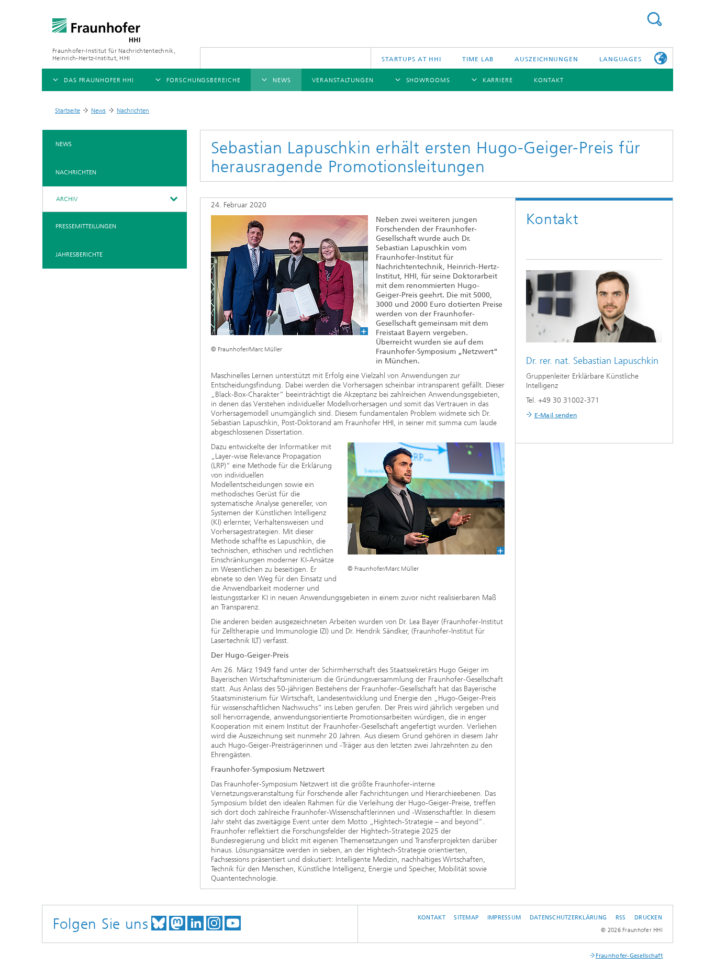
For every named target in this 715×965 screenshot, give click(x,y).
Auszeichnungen (546, 59)
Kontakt (431, 917)
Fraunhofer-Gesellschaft (629, 955)
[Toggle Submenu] (173, 199)
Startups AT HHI (412, 59)
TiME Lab (478, 59)
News (98, 110)
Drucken (648, 917)
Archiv (66, 199)
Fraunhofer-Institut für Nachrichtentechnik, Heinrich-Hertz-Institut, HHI (113, 54)
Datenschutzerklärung (568, 917)
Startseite (67, 110)
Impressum (504, 917)
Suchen (654, 19)
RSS (621, 917)
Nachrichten (133, 110)
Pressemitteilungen (85, 226)
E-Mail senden (555, 415)
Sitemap (466, 917)
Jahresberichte (79, 254)
